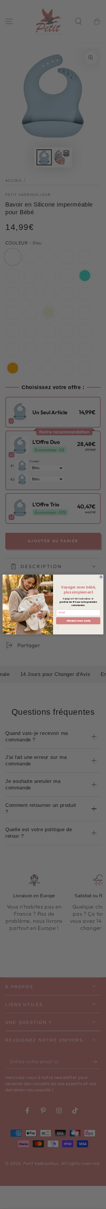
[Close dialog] (101, 577)
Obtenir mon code (78, 621)
